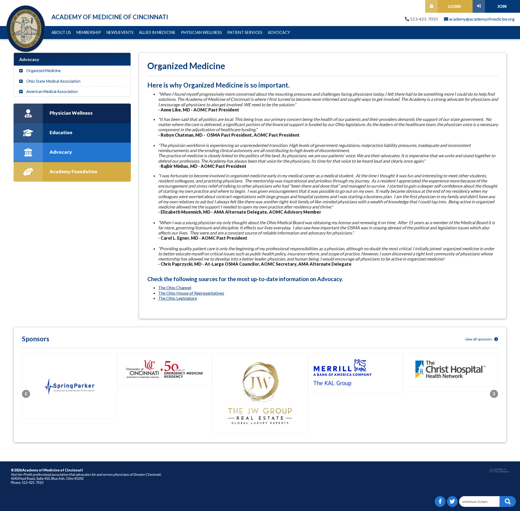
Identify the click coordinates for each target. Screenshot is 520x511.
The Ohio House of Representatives (191, 292)
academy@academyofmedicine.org (481, 18)
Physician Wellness (201, 32)
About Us (61, 32)
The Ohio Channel (174, 287)
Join (501, 6)
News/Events (120, 32)
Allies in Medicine (157, 32)
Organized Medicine (43, 70)
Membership (88, 32)
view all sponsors (479, 339)
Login (454, 6)
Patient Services (244, 32)
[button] (26, 394)
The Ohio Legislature (177, 298)
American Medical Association (51, 91)
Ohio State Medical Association (52, 81)
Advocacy (279, 32)
